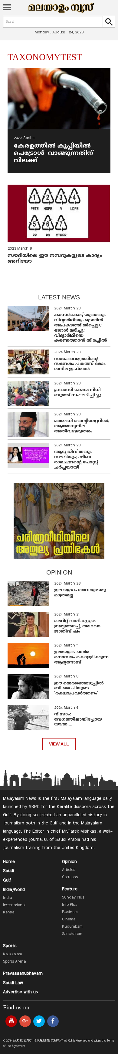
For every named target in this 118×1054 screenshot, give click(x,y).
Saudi (8, 871)
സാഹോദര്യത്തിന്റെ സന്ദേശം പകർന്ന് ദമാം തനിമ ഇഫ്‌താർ (80, 364)
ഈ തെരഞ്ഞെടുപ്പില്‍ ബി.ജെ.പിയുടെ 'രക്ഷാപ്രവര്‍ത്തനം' (79, 688)
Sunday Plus (73, 897)
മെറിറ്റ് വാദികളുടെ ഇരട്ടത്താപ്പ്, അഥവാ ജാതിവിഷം (77, 626)
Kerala (8, 912)
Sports (10, 946)
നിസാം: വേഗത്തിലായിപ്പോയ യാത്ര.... (78, 719)
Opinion (69, 862)
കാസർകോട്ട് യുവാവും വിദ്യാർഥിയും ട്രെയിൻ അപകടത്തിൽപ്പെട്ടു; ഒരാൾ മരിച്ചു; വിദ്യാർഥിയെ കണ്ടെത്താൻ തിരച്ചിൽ (80, 327)
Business (70, 912)
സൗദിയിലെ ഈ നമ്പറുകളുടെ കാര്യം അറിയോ (55, 258)
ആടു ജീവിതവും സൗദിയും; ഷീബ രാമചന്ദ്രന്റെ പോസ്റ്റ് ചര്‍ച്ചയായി (76, 459)
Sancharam (72, 934)
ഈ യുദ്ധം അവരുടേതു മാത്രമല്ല (80, 593)
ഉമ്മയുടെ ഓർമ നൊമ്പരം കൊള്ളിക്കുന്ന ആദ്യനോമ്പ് (81, 657)
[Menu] (7, 8)
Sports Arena (14, 961)
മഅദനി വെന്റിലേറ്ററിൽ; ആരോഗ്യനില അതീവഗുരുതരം (81, 426)
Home (9, 862)
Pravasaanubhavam (23, 973)
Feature (69, 889)
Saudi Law (13, 983)
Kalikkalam (12, 954)
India (7, 897)
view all (59, 744)
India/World (14, 889)
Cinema (68, 919)
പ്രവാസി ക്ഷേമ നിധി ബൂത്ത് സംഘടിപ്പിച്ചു (77, 392)
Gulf (7, 880)
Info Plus (69, 904)
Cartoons (70, 877)
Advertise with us (20, 992)
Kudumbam (72, 926)
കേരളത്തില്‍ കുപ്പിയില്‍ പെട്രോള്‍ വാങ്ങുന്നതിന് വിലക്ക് (53, 153)
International (14, 905)
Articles (68, 870)
